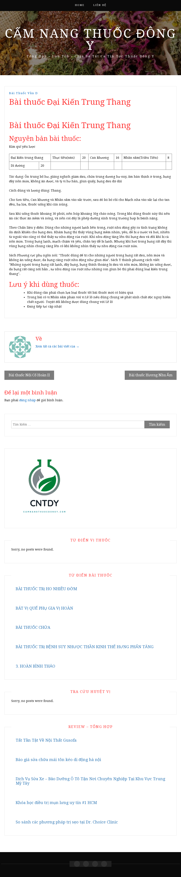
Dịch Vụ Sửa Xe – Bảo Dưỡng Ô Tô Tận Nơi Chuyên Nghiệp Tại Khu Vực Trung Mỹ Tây (90, 781)
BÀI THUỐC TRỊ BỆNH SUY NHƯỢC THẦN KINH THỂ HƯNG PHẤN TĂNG (85, 646)
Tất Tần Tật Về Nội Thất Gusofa (46, 740)
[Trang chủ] (77, 864)
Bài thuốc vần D (23, 93)
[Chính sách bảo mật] (104, 864)
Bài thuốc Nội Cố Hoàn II (29, 375)
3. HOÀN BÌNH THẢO (35, 666)
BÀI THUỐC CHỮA (33, 627)
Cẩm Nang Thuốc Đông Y (90, 39)
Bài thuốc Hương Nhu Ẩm (150, 375)
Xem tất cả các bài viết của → (57, 346)
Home (79, 5)
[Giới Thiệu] (86, 864)
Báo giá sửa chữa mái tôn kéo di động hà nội (58, 759)
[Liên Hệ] (95, 864)
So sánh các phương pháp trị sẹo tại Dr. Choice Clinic (67, 822)
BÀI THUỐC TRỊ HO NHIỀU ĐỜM (46, 588)
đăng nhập (27, 400)
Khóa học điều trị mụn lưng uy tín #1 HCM (56, 802)
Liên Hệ (99, 5)
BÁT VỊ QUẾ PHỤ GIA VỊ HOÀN (44, 608)
